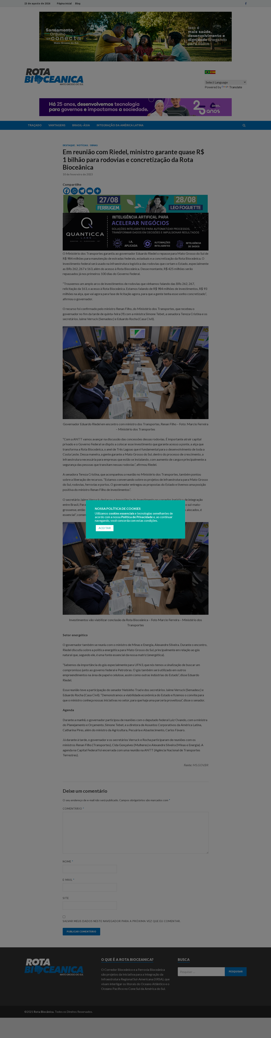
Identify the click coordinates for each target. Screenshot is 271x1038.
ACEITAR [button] (105, 528)
